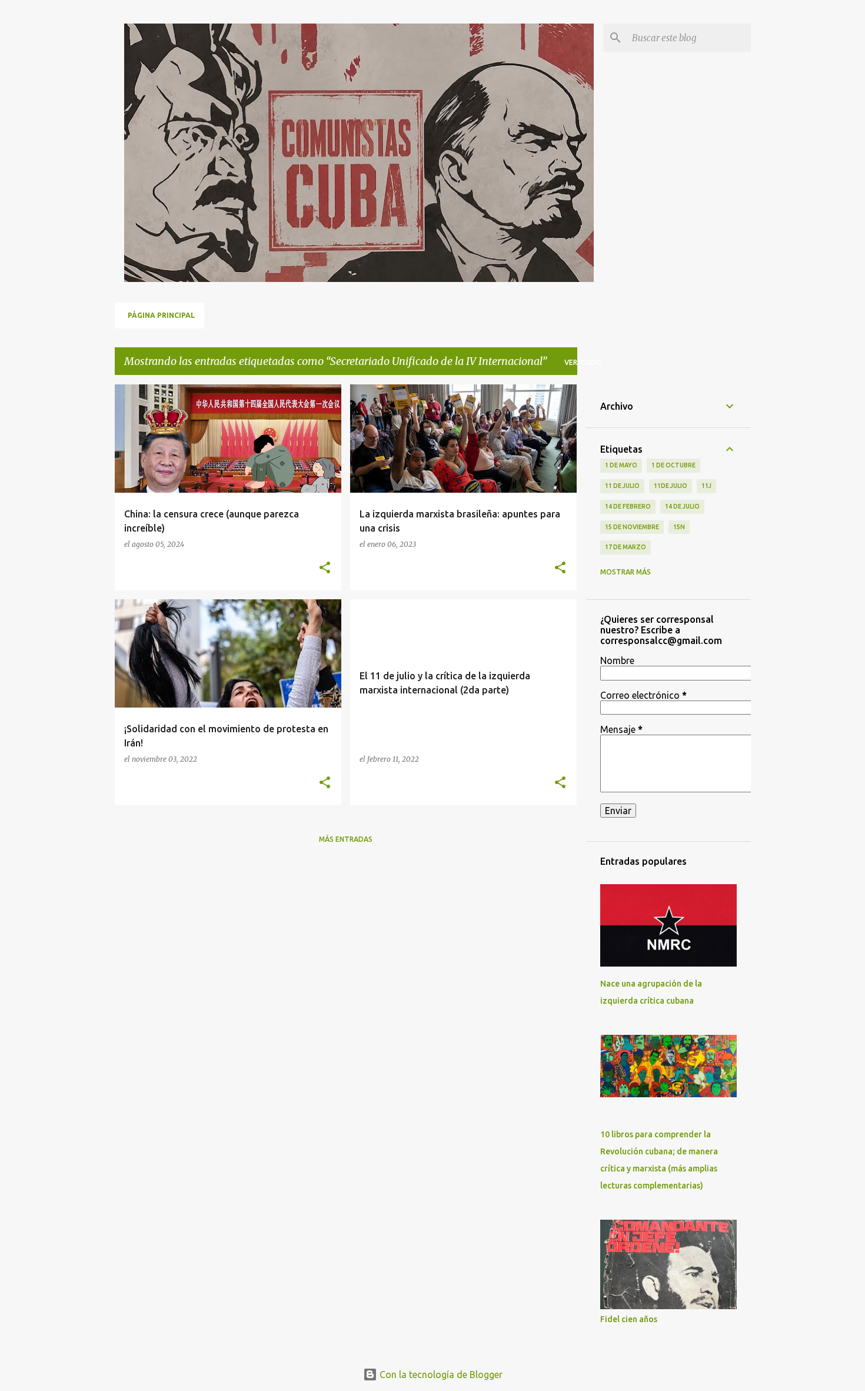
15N (679, 526)
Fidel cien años (628, 1319)
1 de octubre (673, 465)
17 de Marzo (625, 546)
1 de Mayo (621, 465)
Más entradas (345, 839)
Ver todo (582, 362)
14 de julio (682, 506)
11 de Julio (622, 485)
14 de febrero (628, 506)
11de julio (670, 485)
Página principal (161, 315)
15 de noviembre (632, 526)
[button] (325, 568)
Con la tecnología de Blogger (440, 1374)
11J (706, 485)
